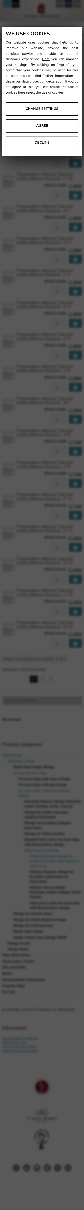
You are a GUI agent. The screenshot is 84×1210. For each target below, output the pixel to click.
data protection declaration (43, 81)
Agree (63, 64)
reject (30, 92)
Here (46, 59)
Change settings (42, 108)
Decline (42, 142)
